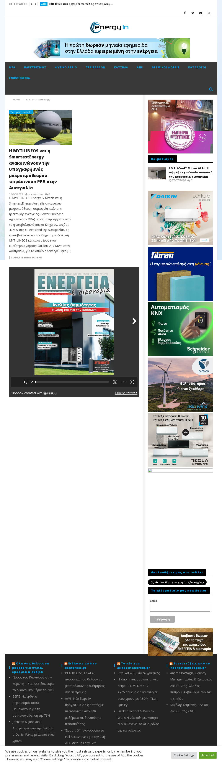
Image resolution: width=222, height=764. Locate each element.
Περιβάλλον (95, 67)
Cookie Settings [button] (184, 755)
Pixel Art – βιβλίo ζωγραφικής (139, 673)
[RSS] (209, 13)
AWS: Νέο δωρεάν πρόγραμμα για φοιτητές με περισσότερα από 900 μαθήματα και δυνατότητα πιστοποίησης (84, 711)
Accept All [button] (208, 755)
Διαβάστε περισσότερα (26, 257)
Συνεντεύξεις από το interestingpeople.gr (190, 665)
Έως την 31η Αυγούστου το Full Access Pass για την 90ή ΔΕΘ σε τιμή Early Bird (85, 736)
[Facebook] (185, 13)
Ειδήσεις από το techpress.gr (80, 665)
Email (153, 600)
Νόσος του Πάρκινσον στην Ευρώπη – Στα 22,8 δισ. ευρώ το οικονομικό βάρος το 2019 (33, 683)
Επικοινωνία (19, 78)
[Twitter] (193, 13)
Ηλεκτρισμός (35, 67)
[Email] (201, 13)
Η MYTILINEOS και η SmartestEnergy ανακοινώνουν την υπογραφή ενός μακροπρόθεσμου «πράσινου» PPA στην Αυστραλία (33, 169)
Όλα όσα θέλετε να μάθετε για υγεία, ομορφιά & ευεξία (30, 667)
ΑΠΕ (44, 4)
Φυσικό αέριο (66, 67)
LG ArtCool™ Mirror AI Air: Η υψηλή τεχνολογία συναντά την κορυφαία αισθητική (191, 172)
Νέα (12, 67)
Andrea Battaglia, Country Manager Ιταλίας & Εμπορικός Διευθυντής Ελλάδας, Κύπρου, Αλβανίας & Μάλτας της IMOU (191, 686)
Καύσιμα (121, 67)
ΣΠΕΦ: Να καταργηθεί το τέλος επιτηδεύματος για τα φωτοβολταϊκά (81, 4)
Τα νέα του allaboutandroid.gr (133, 665)
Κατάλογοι (197, 67)
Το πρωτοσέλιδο (21, 112)
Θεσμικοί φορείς (166, 67)
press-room (35, 194)
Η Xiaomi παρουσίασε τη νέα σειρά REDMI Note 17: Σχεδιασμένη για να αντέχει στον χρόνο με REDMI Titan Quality (138, 692)
